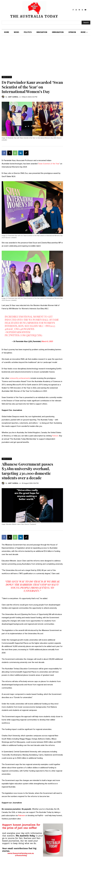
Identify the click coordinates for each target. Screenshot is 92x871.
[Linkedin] (79, 10)
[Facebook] (73, 10)
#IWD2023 (49, 325)
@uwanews (27, 329)
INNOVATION (7, 77)
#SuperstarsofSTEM (17, 332)
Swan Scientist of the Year (48, 164)
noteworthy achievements (20, 378)
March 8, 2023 (47, 341)
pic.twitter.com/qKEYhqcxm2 (23, 335)
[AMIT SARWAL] (4, 97)
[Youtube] (85, 10)
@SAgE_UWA (12, 329)
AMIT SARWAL (13, 97)
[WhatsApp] (15, 153)
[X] (82, 10)
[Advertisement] (46, 58)
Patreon (55, 436)
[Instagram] (76, 10)
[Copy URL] (26, 153)
